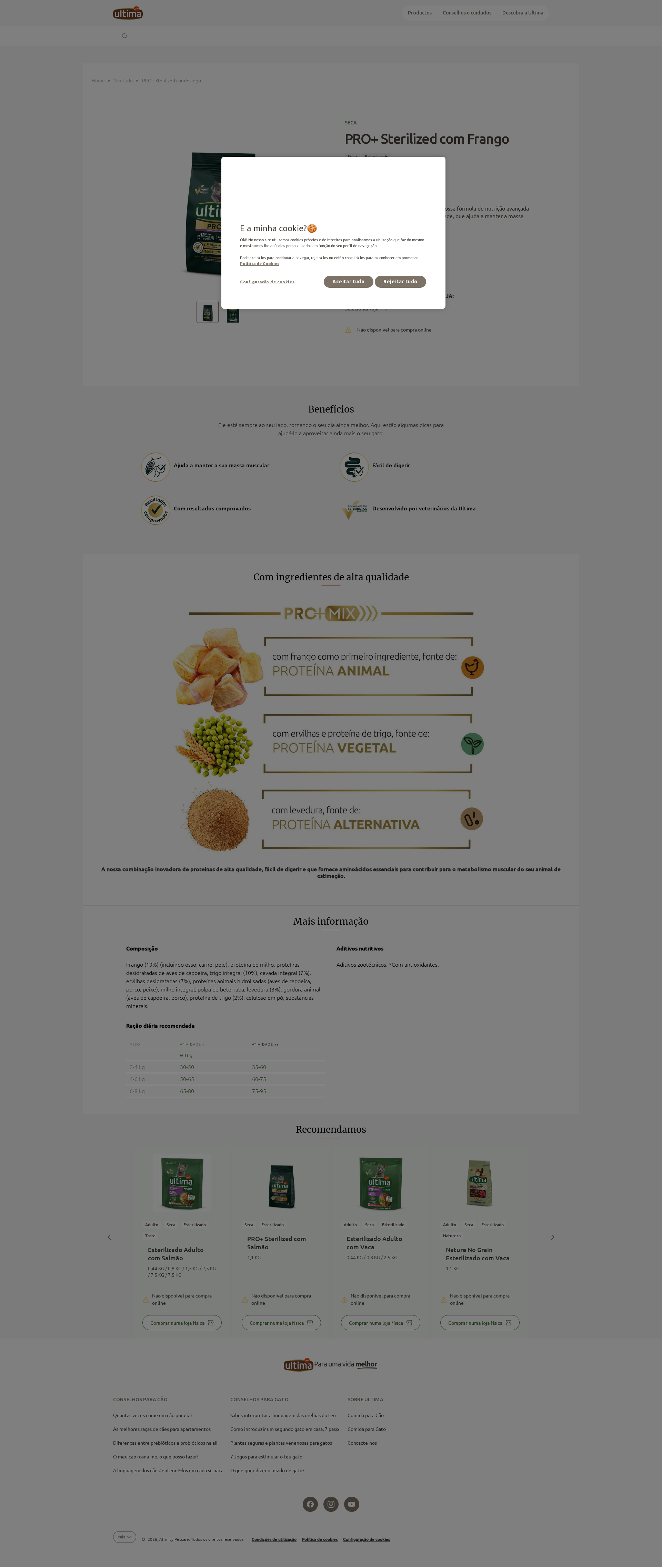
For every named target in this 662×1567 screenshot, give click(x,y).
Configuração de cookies (267, 281)
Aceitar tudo (348, 281)
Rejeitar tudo (400, 281)
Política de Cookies (259, 263)
